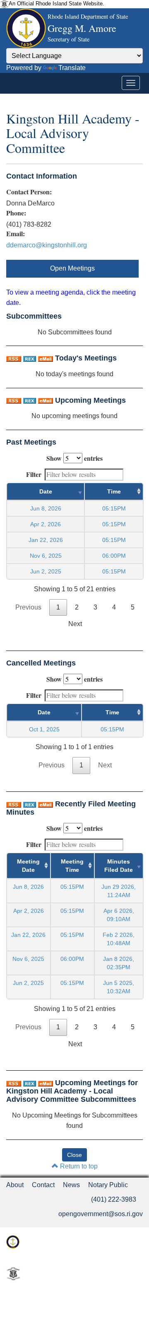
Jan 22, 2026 (46, 540)
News (71, 1184)
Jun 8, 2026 (45, 508)
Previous (28, 607)
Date (45, 491)
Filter (33, 474)
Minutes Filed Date (118, 865)
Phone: (16, 213)
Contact (43, 1184)
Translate (72, 67)
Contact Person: (29, 191)
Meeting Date (28, 865)
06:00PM (72, 959)
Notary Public (108, 1184)
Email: (15, 233)
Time (114, 491)
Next (75, 623)
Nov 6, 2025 (46, 555)
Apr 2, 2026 (45, 524)
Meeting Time (72, 865)
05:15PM (72, 886)
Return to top (78, 1166)
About (15, 1184)
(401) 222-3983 (113, 1199)
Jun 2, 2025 (45, 571)
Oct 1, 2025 (44, 729)
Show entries (74, 458)
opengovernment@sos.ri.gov (100, 1213)
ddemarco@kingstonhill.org (46, 245)
